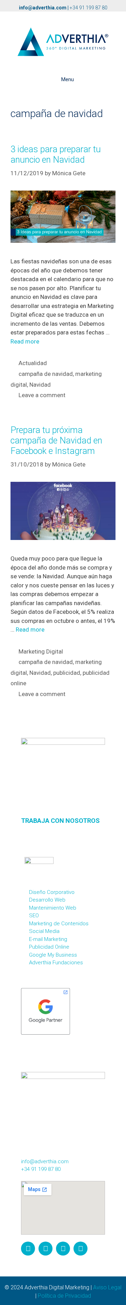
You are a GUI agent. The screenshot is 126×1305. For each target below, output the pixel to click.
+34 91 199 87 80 (88, 7)
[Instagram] (28, 1249)
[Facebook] (45, 1249)
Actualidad (33, 363)
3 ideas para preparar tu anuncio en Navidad (55, 154)
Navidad (40, 384)
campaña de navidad (46, 373)
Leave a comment (42, 395)
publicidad (66, 672)
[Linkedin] (81, 1249)
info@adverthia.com (42, 7)
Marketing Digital (41, 651)
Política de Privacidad (64, 1295)
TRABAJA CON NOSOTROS (60, 820)
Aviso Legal (107, 1287)
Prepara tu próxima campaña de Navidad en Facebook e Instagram (56, 440)
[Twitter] (63, 1249)
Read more (24, 341)
